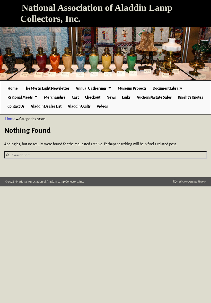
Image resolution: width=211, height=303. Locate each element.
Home (12, 88)
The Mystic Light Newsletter (46, 88)
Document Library (167, 88)
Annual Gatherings (91, 88)
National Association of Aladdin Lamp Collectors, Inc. (50, 181)
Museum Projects (132, 88)
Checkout (92, 97)
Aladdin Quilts (79, 106)
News (111, 97)
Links (126, 97)
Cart (75, 97)
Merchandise (55, 97)
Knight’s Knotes (190, 97)
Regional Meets (20, 97)
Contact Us (15, 106)
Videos (102, 106)
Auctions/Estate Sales (154, 97)
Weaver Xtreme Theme (192, 181)
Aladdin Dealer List (46, 106)
